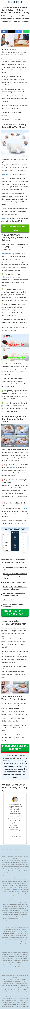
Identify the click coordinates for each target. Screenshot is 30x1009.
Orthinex (14, 119)
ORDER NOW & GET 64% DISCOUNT (15, 747)
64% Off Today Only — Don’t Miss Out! (15, 612)
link (15, 718)
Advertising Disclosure (17, 889)
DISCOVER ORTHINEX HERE (15, 228)
